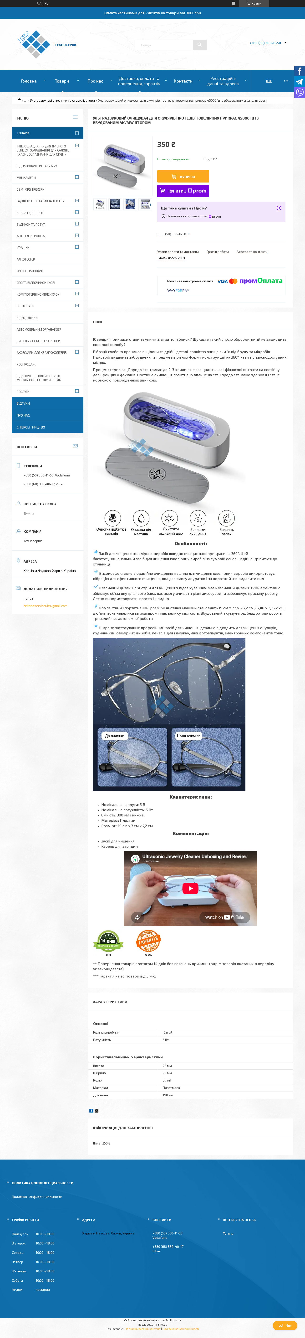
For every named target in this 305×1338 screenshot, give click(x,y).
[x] (96, 1111)
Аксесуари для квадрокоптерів (42, 353)
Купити (187, 176)
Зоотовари (26, 306)
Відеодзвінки (27, 318)
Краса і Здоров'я (30, 213)
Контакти (183, 81)
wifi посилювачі (30, 271)
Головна (29, 81)
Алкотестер (26, 259)
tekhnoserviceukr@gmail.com (45, 606)
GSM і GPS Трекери (31, 189)
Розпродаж (26, 364)
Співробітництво (31, 427)
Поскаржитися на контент (142, 1328)
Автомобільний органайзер (39, 329)
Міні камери (26, 178)
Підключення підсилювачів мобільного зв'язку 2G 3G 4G (39, 378)
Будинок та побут (31, 224)
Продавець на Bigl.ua (152, 1324)
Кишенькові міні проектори (38, 341)
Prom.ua (175, 1320)
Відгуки (23, 403)
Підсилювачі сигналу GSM (37, 166)
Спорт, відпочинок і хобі (36, 283)
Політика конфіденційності (181, 1328)
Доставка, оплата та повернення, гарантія (139, 81)
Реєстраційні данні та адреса (223, 81)
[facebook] (91, 1111)
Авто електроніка (31, 236)
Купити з (177, 191)
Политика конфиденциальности (37, 1197)
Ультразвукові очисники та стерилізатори (62, 100)
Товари (62, 81)
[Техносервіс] (33, 57)
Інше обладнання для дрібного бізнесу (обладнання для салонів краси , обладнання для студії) (43, 150)
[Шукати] (200, 45)
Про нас (95, 81)
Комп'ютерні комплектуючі (38, 294)
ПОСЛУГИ (23, 392)
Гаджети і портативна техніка (41, 201)
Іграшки (23, 248)
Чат (289, 1326)
